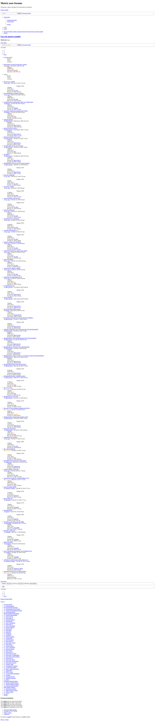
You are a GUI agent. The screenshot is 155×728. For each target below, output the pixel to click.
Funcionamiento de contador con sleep (13, 93)
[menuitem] (12, 20)
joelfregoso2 (8, 462)
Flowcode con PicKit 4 (10, 428)
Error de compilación (9, 175)
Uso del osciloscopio (9, 210)
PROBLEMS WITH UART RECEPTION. (15, 364)
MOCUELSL (9, 121)
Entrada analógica (8, 119)
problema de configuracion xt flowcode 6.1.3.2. (16, 559)
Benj (8, 40)
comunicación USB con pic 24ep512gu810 (15, 571)
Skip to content (4, 10)
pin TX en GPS (8, 387)
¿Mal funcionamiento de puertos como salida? (15, 250)
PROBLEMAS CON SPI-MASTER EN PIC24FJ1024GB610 (20, 338)
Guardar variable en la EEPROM (12, 242)
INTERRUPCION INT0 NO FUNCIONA (15, 460)
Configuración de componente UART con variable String (18, 102)
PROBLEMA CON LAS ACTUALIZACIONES (17, 163)
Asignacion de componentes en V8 (13, 277)
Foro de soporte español (10, 36)
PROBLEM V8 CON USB (11, 396)
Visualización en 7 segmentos (11, 218)
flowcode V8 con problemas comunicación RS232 (17, 408)
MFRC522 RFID (8, 542)
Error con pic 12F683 (9, 81)
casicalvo (7, 389)
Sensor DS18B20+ (9, 259)
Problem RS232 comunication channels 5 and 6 (16, 417)
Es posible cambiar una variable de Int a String (16, 111)
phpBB (9, 717)
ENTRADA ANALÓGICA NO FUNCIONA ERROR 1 (18, 317)
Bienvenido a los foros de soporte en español (15, 64)
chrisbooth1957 (18, 315)
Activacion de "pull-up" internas (12, 268)
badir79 (7, 511)
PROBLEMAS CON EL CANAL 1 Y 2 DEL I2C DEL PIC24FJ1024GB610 (24, 355)
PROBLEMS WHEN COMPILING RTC (15, 376)
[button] (5, 54)
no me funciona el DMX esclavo (12, 309)
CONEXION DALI (9, 285)
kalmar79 (16, 495)
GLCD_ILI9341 (8, 297)
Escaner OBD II (8, 510)
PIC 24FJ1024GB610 (9, 449)
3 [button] (4, 53)
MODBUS (7, 154)
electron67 (8, 500)
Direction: (27, 583)
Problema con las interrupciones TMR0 (14, 522)
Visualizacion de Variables (10, 437)
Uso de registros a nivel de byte (12, 198)
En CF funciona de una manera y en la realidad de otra (18, 551)
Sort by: (15, 583)
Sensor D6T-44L (8, 498)
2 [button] (4, 51)
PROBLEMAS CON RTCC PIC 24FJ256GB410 (17, 347)
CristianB (7, 532)
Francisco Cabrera (10, 488)
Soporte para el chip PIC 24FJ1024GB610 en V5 (16, 478)
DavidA (7, 66)
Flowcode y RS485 (9, 186)
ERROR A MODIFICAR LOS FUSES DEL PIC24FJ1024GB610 (21, 329)
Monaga (7, 103)
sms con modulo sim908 (10, 487)
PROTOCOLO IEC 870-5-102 (12, 137)
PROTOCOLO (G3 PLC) (10, 128)
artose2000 (8, 523)
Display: (4, 583)
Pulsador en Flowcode (9, 530)
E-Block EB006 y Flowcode (11, 469)
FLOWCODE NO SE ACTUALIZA (13, 145)
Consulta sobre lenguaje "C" (11, 230)
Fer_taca (7, 83)
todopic (7, 310)
